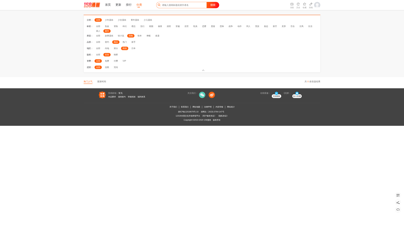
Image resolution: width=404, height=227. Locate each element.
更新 (118, 4)
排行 (129, 4)
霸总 (133, 26)
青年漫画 (135, 20)
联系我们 (185, 107)
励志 (266, 26)
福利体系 (141, 97)
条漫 (157, 36)
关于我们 (173, 107)
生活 (310, 26)
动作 (240, 26)
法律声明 (208, 107)
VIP (124, 61)
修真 (160, 26)
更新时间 (101, 81)
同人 (248, 26)
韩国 (125, 48)
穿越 (178, 26)
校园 (151, 26)
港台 (116, 48)
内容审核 (219, 107)
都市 (107, 31)
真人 (98, 31)
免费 (107, 61)
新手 (133, 42)
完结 (116, 67)
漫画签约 (122, 97)
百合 (293, 26)
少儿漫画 (148, 20)
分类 (139, 4)
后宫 (186, 26)
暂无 (121, 93)
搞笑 (169, 26)
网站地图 (196, 107)
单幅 (148, 36)
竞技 (257, 26)
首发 (107, 54)
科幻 (125, 26)
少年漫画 (109, 20)
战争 (231, 26)
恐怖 (222, 26)
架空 (275, 26)
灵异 (284, 26)
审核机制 (131, 97)
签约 (107, 42)
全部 (98, 20)
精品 (116, 42)
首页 (108, 4)
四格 (131, 36)
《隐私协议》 (223, 116)
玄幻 (142, 26)
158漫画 (207, 120)
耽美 (195, 26)
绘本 (140, 36)
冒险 (116, 26)
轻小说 (121, 36)
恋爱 (204, 26)
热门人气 (88, 81)
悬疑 (213, 26)
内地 (107, 48)
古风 (301, 26)
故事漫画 (109, 36)
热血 (107, 26)
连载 (107, 67)
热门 (125, 42)
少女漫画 (122, 20)
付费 (116, 61)
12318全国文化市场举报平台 (188, 116)
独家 (116, 54)
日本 (133, 48)
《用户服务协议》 (208, 116)
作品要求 (112, 97)
